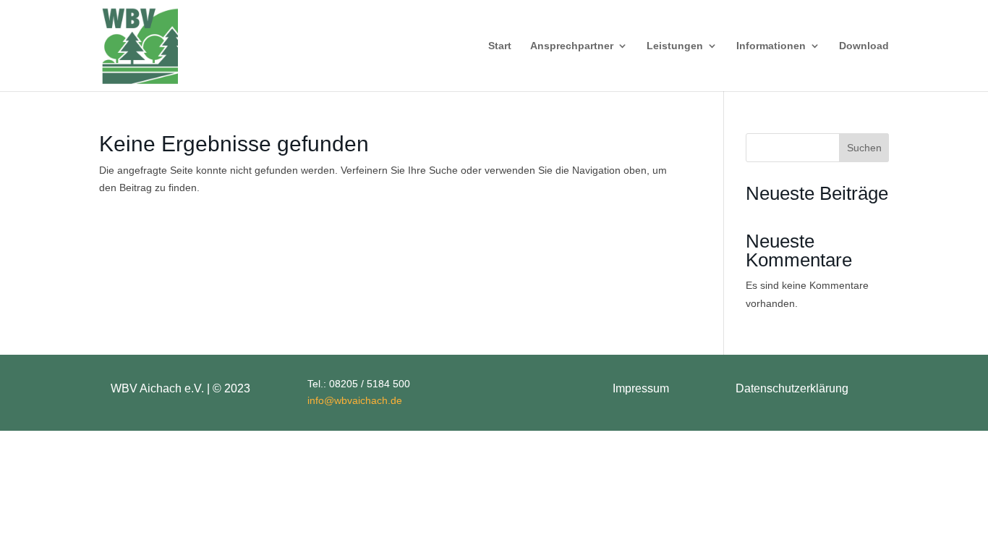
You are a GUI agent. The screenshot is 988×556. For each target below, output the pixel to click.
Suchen (864, 147)
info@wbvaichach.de (354, 400)
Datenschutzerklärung (792, 388)
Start (499, 46)
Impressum (641, 388)
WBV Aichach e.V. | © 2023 (180, 388)
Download (864, 46)
